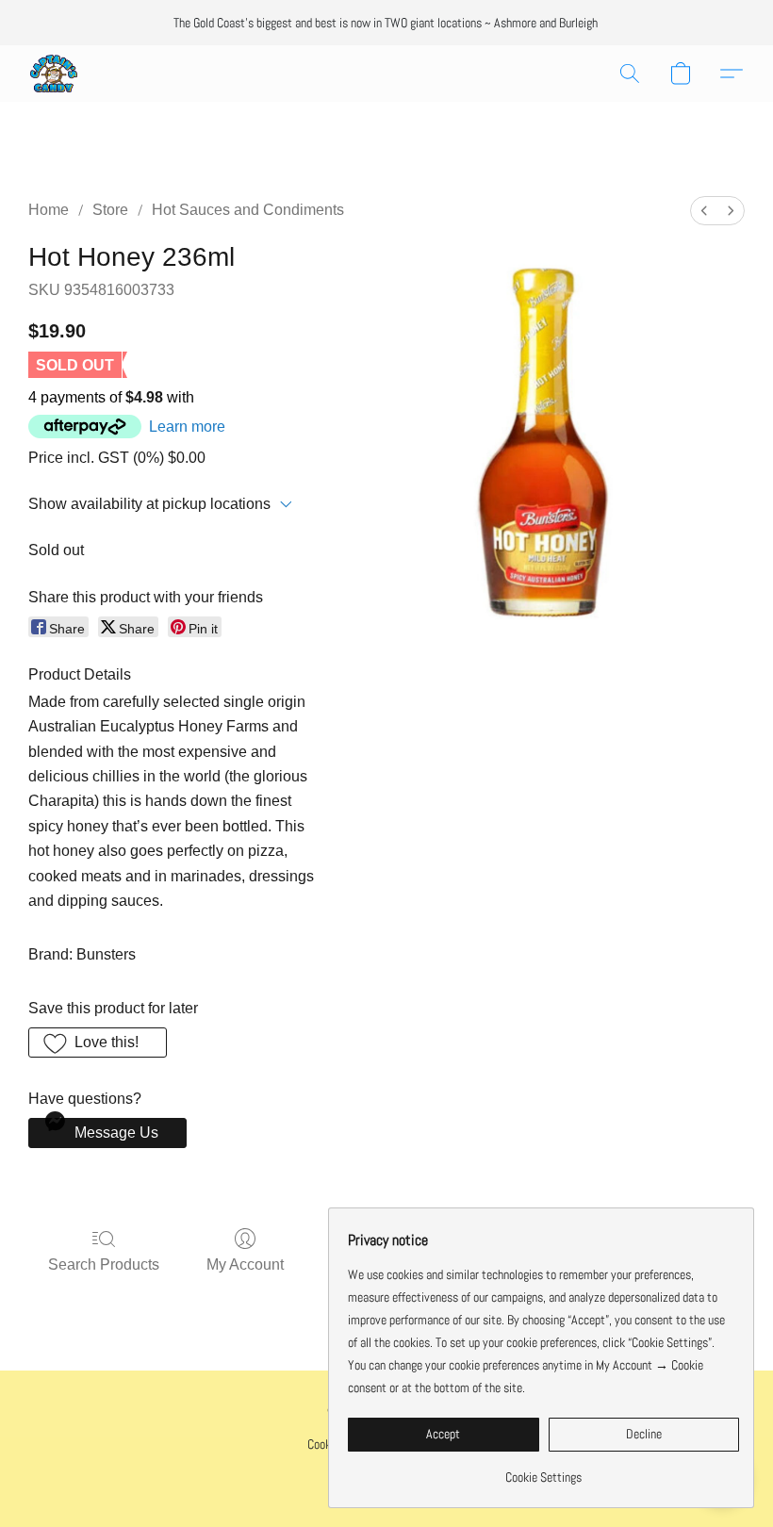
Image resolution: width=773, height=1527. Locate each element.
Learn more (187, 427)
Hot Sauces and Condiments (248, 210)
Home (48, 210)
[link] (543, 1470)
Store (110, 210)
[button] (53, 73)
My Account (245, 1264)
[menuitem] (704, 210)
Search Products (103, 1264)
